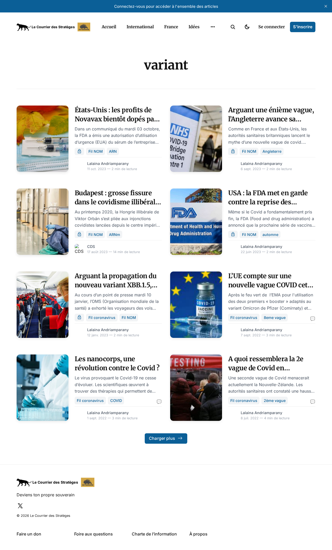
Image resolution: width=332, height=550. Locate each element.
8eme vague (275, 317)
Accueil (109, 26)
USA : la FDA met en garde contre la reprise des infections (268, 202)
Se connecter (271, 26)
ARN (113, 151)
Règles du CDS (213, 59)
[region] (213, 27)
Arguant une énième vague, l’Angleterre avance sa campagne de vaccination (271, 119)
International (140, 26)
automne (270, 234)
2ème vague (275, 400)
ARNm (114, 234)
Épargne (207, 39)
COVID (116, 400)
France (171, 26)
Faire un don (29, 534)
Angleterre (271, 151)
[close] (326, 6)
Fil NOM (95, 151)
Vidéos (206, 49)
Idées (194, 26)
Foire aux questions (93, 534)
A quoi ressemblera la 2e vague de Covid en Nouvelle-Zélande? (265, 368)
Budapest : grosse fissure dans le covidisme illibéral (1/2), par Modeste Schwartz (117, 202)
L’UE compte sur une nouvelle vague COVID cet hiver (268, 285)
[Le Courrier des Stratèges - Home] (53, 27)
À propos (198, 534)
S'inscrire (302, 26)
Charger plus (162, 438)
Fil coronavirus (101, 317)
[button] (233, 27)
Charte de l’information (154, 534)
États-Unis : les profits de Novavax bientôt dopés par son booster (116, 119)
